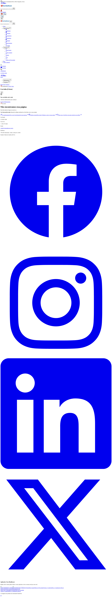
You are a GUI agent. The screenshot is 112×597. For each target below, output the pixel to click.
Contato (7, 55)
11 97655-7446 (10, 86)
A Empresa (6, 47)
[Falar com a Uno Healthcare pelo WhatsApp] (1, 595)
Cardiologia (8, 30)
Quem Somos (8, 50)
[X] (5, 3)
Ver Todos (8, 45)
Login (4, 587)
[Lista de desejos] (2, 14)
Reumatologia (8, 35)
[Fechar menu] (11, 21)
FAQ (7, 57)
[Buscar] (14, 9)
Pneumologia (8, 38)
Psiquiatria (8, 40)
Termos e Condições (47, 587)
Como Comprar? (6, 62)
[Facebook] (1, 3)
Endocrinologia (9, 43)
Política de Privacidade (10, 60)
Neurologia (8, 33)
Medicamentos (6, 28)
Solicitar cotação (8, 587)
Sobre (28, 587)
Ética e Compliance (56, 587)
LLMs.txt (62, 587)
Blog (4, 61)
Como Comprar (9, 52)
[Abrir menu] (2, 19)
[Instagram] (3, 3)
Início (4, 26)
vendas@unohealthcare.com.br (7, 128)
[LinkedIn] (4, 3)
